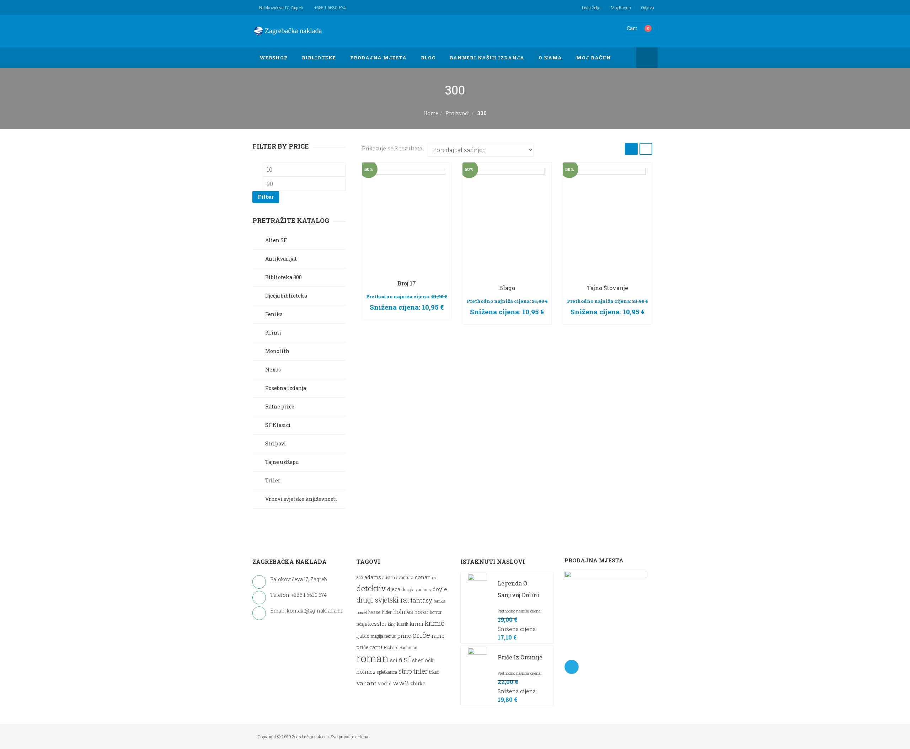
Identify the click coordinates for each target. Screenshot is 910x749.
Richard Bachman (400, 647)
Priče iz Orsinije (520, 657)
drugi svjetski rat (383, 599)
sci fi (396, 660)
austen (388, 577)
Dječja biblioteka (286, 295)
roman (373, 658)
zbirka (417, 683)
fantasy (421, 600)
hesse (374, 612)
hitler (387, 612)
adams (372, 577)
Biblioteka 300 (283, 277)
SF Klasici (278, 425)
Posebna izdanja (285, 388)
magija (377, 636)
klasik (402, 624)
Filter (266, 196)
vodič (384, 683)
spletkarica (387, 672)
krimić (434, 623)
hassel (362, 612)
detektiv (371, 588)
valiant (366, 683)
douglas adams (416, 589)
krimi (416, 623)
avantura (404, 577)
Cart (632, 28)
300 (360, 577)
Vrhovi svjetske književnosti (301, 499)
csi (434, 577)
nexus (390, 636)
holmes (403, 611)
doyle (440, 589)
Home (430, 113)
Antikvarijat (281, 258)
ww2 (401, 682)
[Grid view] (631, 149)
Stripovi (275, 443)
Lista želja (591, 7)
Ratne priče (279, 406)
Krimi (273, 332)
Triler (272, 480)
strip (405, 671)
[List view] (645, 149)
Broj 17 (406, 283)
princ (404, 635)
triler (420, 671)
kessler (377, 623)
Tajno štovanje (607, 287)
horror (436, 612)
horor (421, 612)
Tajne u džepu (282, 462)
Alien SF (276, 240)
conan (423, 577)
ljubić (363, 636)
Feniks (274, 314)
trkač (434, 672)
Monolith (277, 351)
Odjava (647, 7)
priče (421, 635)
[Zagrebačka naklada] (287, 31)
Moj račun (621, 7)
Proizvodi (457, 113)
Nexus (273, 369)
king (392, 624)
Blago (507, 287)
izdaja (362, 624)
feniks (439, 601)
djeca (393, 589)
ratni (376, 647)
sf (407, 659)
